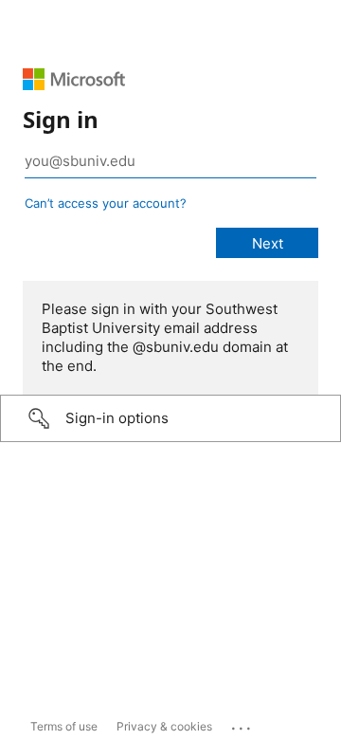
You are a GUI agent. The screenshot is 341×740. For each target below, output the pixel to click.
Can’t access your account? (106, 203)
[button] (170, 418)
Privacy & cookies (164, 726)
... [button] (242, 723)
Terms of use (64, 726)
